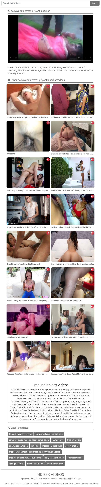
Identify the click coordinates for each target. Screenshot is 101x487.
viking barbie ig (16, 463)
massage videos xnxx (52, 445)
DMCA (6, 483)
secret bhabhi (71, 445)
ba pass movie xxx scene (20, 434)
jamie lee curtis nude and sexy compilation (29, 440)
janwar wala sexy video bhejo (49, 434)
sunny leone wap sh (18, 445)
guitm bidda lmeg (55, 463)
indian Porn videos (71, 483)
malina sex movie (35, 463)
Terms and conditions (50, 483)
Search (95, 3)
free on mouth (74, 440)
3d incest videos (74, 457)
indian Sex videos (90, 483)
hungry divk (58, 440)
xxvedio (34, 445)
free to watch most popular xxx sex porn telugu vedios (34, 451)
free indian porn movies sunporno (25, 457)
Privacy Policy (32, 483)
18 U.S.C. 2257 (17, 483)
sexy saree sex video (54, 457)
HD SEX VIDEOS (50, 474)
